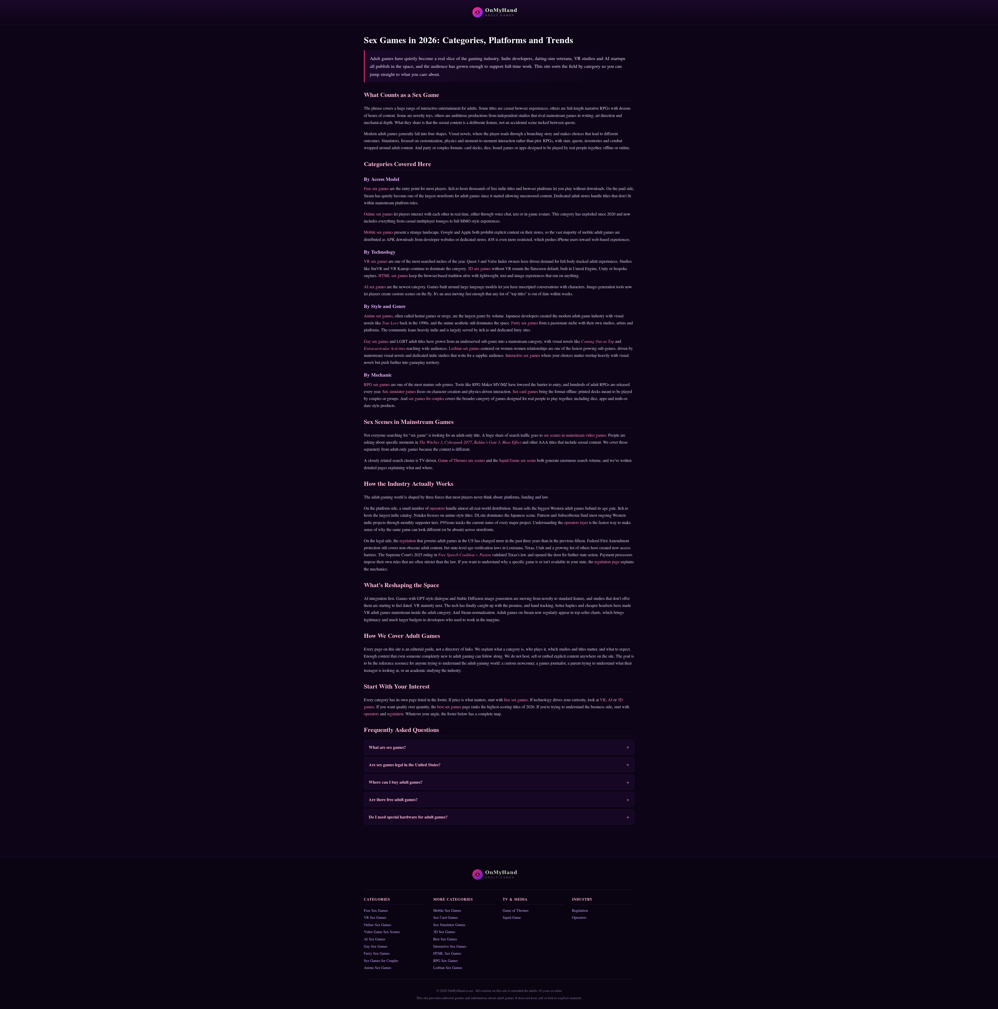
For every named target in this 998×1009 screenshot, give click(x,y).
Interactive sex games (522, 355)
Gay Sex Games (375, 946)
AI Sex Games (374, 938)
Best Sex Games (445, 938)
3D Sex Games (444, 931)
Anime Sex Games (377, 967)
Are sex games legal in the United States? (405, 765)
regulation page (607, 561)
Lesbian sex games (464, 348)
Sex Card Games (445, 917)
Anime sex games (378, 315)
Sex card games (525, 391)
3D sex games (479, 268)
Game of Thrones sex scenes (461, 460)
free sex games (516, 699)
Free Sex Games (376, 910)
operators (437, 508)
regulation (407, 540)
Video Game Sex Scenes (382, 931)
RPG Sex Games (445, 960)
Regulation (580, 910)
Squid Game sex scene (517, 460)
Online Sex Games (377, 924)
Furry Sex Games (377, 953)
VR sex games (376, 261)
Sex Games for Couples (381, 960)
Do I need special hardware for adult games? (408, 817)
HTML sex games (393, 275)
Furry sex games (524, 322)
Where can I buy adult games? (396, 782)
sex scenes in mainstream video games (575, 435)
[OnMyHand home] (499, 12)
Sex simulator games (399, 391)
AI (610, 699)
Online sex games (378, 214)
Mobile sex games (378, 232)
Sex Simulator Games (449, 924)
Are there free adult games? (393, 799)
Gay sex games (376, 341)
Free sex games (376, 188)
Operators (579, 917)
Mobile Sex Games (447, 910)
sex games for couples (426, 398)
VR (603, 699)
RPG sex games (377, 384)
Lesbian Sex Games (447, 967)
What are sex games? (387, 747)
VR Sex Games (375, 917)
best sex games (449, 706)
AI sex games (375, 286)
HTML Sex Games (447, 953)
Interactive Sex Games (449, 946)
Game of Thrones (515, 910)
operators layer (576, 522)
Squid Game (512, 917)
